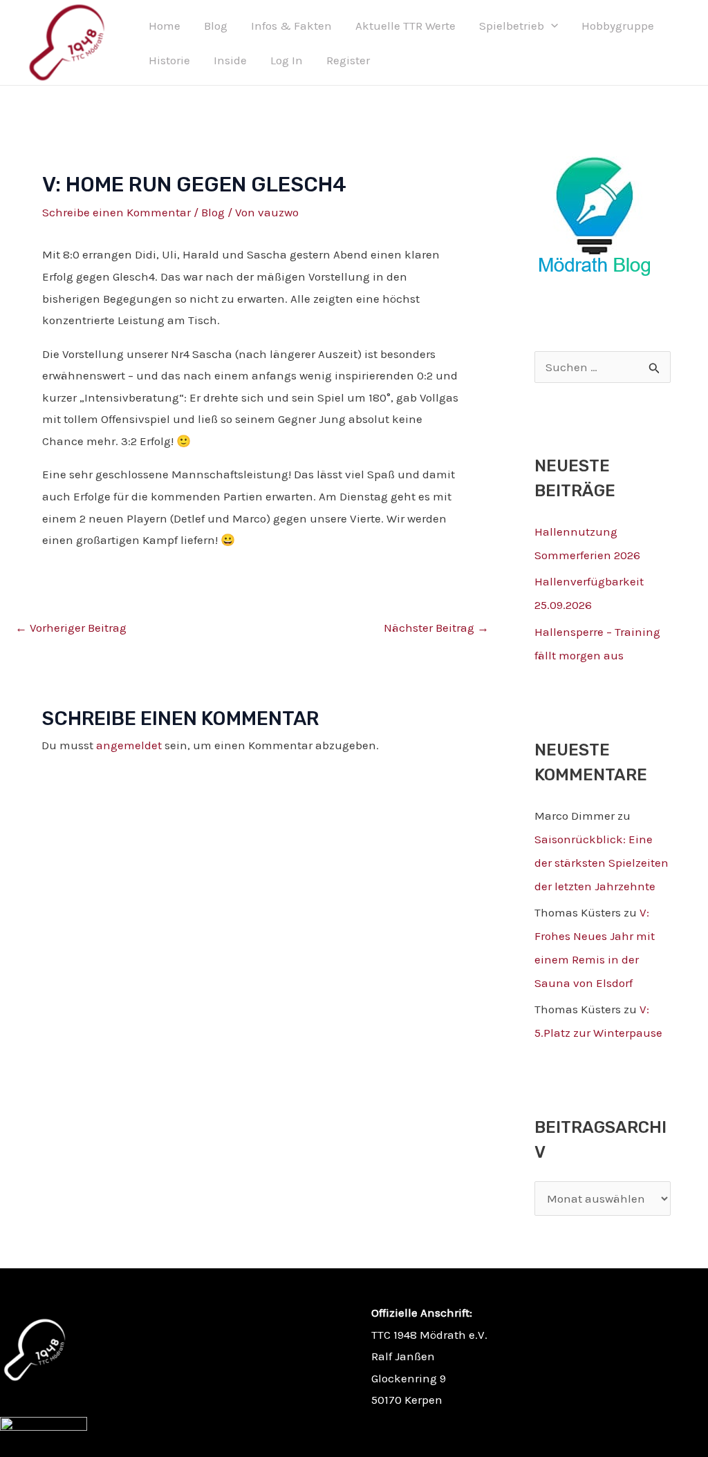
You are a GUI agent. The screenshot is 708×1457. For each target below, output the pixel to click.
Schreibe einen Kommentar (116, 212)
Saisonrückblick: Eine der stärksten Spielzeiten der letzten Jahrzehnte (601, 862)
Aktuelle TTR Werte (405, 25)
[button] (551, 25)
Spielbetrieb (511, 25)
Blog (215, 25)
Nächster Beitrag (436, 627)
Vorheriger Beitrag (71, 627)
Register (348, 60)
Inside (230, 60)
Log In (286, 60)
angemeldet (129, 745)
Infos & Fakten (291, 25)
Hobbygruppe (617, 25)
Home (164, 25)
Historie (169, 60)
